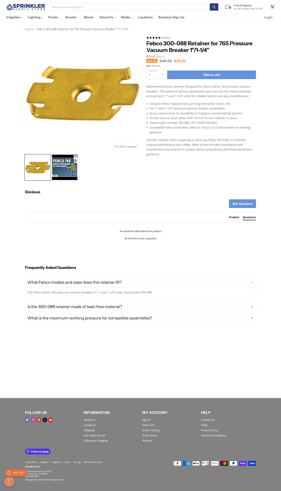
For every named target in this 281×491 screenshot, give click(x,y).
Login (268, 17)
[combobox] (129, 7)
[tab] (234, 217)
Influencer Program (96, 440)
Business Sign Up (171, 17)
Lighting (34, 17)
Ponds (53, 17)
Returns (147, 440)
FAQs (204, 425)
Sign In (146, 420)
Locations (145, 17)
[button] (201, 38)
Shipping (89, 430)
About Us (106, 17)
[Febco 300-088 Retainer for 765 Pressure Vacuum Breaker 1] (65, 167)
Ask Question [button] (242, 203)
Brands (71, 17)
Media (126, 17)
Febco (160, 56)
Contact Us (208, 420)
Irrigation (14, 17)
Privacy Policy (209, 430)
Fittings (77, 462)
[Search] (214, 7)
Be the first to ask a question (140, 238)
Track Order (149, 435)
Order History (151, 430)
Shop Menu (30, 462)
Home (29, 29)
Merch (89, 17)
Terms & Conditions (213, 435)
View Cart (148, 425)
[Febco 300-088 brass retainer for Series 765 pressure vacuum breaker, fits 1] (38, 167)
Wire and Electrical (93, 462)
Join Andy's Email (94, 435)
